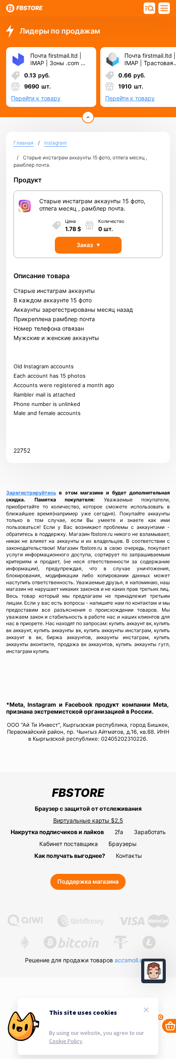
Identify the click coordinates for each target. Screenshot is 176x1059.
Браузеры (122, 843)
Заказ (85, 244)
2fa (119, 831)
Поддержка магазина (88, 881)
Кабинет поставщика (68, 843)
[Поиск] (164, 8)
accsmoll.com (133, 960)
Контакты (129, 855)
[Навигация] (149, 8)
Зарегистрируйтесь (31, 493)
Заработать (150, 831)
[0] (169, 1026)
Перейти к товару (36, 98)
